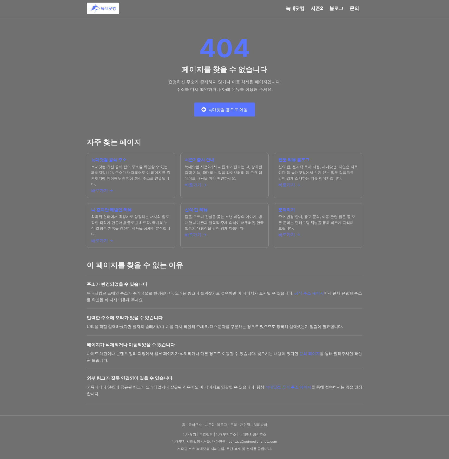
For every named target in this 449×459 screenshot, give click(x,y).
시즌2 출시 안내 (199, 159)
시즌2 (317, 8)
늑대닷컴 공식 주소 (109, 159)
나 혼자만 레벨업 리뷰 (111, 209)
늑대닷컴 (295, 8)
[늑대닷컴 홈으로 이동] (103, 8)
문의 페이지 (309, 353)
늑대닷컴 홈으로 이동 (228, 109)
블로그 (336, 8)
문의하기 (286, 209)
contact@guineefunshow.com (253, 441)
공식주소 (195, 424)
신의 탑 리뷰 (196, 209)
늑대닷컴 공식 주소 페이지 (288, 387)
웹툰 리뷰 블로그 (293, 159)
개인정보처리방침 (253, 424)
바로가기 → (102, 190)
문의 (354, 8)
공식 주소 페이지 (309, 293)
